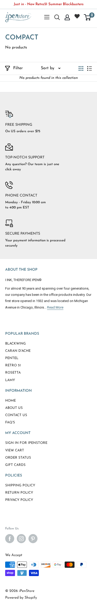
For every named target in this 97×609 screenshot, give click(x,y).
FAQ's (10, 422)
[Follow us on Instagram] (21, 538)
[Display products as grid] (81, 68)
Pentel (11, 358)
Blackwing (15, 343)
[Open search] (57, 17)
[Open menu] (46, 17)
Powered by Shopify (21, 598)
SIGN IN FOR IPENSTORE (26, 443)
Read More (55, 307)
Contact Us (16, 415)
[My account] (67, 17)
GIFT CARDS (15, 465)
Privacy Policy (19, 500)
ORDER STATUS (18, 457)
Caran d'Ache (18, 351)
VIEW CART (14, 450)
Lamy (10, 380)
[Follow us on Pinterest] (33, 538)
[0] (87, 17)
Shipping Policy (20, 485)
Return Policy (19, 492)
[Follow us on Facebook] (9, 538)
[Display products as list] (89, 68)
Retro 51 (13, 365)
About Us (14, 408)
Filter (18, 68)
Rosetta (13, 372)
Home (10, 400)
